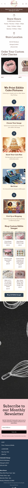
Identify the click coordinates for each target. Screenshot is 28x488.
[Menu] (1, 3)
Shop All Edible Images (14, 295)
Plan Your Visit (5, 452)
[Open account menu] (23, 3)
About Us (3, 454)
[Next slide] (26, 10)
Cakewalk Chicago (11, 482)
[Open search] (5, 3)
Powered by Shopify (20, 482)
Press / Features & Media (7, 445)
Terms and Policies (14, 485)
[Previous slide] (1, 10)
